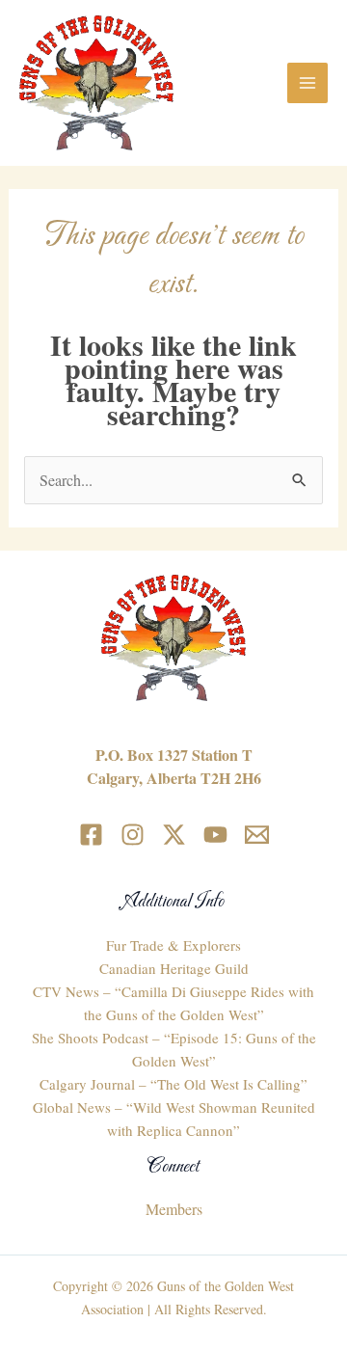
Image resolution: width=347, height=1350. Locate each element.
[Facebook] (91, 834)
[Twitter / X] (174, 834)
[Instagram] (132, 834)
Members (174, 1209)
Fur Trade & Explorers (173, 945)
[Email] (257, 834)
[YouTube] (215, 834)
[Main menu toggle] (307, 83)
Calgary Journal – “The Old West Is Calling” (173, 1084)
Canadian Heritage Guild (174, 968)
